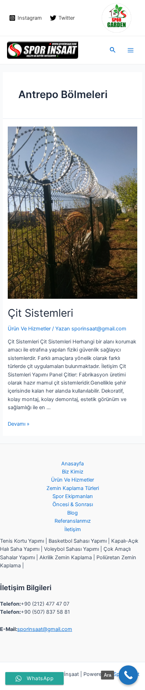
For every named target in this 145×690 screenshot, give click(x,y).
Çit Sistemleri (40, 313)
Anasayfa (72, 463)
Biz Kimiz (72, 472)
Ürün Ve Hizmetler (29, 328)
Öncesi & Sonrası (72, 504)
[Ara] (128, 675)
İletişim (72, 529)
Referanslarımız (73, 521)
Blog (72, 513)
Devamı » (19, 424)
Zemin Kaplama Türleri (72, 488)
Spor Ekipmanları (72, 496)
